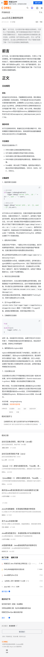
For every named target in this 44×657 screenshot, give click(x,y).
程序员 (11, 412)
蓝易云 (4, 515)
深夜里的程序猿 (15, 404)
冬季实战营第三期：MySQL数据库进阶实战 (16, 608)
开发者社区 (9, 636)
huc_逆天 (4, 460)
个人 (40, 12)
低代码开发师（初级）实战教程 (12, 604)
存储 (17, 412)
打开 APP (38, 3)
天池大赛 (15, 636)
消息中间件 (32, 409)
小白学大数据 (5, 496)
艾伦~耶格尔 (5, 527)
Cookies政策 (19, 644)
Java (19, 409)
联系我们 (22, 632)
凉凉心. (4, 472)
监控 (25, 409)
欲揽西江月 (5, 551)
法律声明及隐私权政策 (8, 644)
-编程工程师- (5, 448)
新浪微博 (12, 626)
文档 (3, 636)
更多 (3, 618)
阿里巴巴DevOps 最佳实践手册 (12, 612)
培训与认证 (22, 636)
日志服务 (11, 409)
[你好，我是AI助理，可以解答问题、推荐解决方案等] (32, 8)
